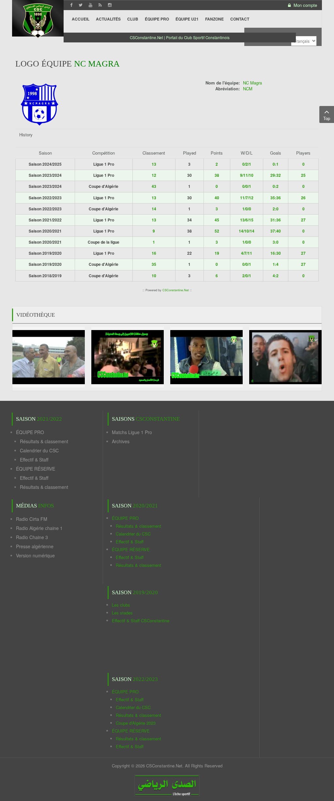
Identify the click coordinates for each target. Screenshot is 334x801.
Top (326, 118)
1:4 (276, 264)
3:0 (276, 242)
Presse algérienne (34, 546)
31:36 (275, 220)
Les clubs (121, 605)
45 (217, 220)
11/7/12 (246, 198)
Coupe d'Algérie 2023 (136, 723)
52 (217, 231)
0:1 (276, 164)
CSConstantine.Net (175, 290)
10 (154, 276)
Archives (120, 441)
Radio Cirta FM (31, 519)
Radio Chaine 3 (32, 537)
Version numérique (35, 555)
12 (154, 175)
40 (217, 198)
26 (303, 198)
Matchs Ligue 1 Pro (132, 432)
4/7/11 (246, 253)
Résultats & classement (44, 441)
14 (154, 209)
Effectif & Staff (34, 459)
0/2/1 (246, 164)
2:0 (276, 209)
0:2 (276, 186)
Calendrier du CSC (39, 450)
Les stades (122, 613)
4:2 (276, 276)
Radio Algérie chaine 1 (39, 528)
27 (303, 220)
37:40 (275, 231)
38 (217, 175)
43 (154, 186)
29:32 (275, 175)
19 (217, 253)
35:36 (275, 198)
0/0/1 (246, 186)
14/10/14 (246, 231)
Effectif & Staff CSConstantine (140, 620)
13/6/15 (246, 220)
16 (154, 253)
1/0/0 (246, 209)
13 (154, 164)
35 (154, 264)
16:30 (275, 253)
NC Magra (252, 83)
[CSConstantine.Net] (38, 19)
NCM (247, 88)
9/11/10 (246, 175)
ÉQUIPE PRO (30, 432)
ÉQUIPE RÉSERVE (35, 468)
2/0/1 (246, 276)
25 (303, 175)
